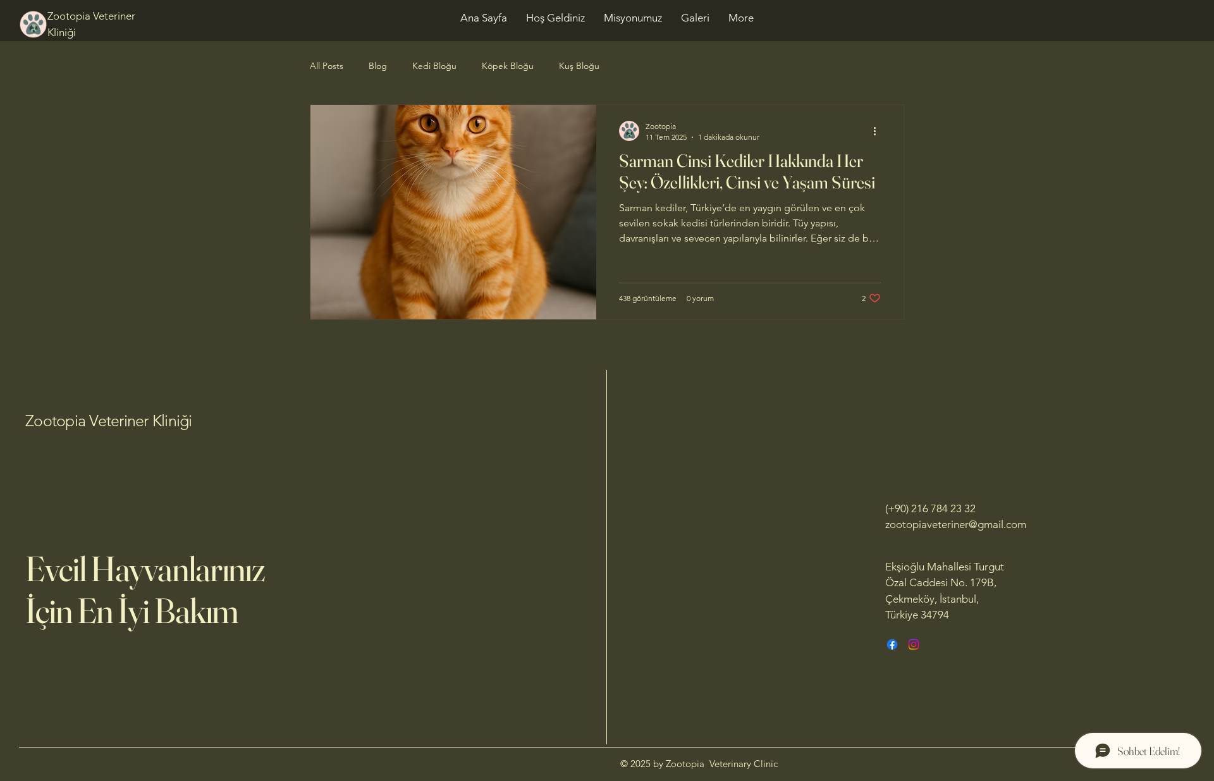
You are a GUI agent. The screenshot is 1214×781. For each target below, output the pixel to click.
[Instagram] (914, 644)
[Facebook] (892, 644)
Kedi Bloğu (434, 65)
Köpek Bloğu (508, 65)
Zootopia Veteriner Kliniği (108, 420)
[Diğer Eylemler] (878, 130)
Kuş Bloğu (579, 65)
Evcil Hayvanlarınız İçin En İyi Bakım (145, 589)
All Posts (326, 65)
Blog (378, 65)
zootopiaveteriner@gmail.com (955, 524)
